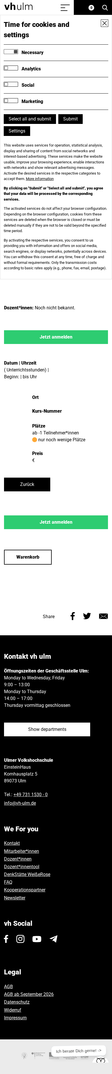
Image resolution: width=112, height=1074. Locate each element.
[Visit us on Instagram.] (20, 939)
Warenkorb (27, 557)
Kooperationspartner (24, 890)
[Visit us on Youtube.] (36, 939)
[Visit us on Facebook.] (6, 939)
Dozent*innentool (21, 866)
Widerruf (12, 1010)
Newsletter (14, 898)
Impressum (15, 1017)
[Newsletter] (53, 939)
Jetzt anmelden (56, 337)
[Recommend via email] (103, 615)
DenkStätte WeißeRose (27, 874)
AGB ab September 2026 (29, 994)
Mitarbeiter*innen (21, 851)
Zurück (27, 484)
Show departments (47, 729)
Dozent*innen (18, 859)
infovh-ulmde (20, 803)
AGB (8, 986)
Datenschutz (17, 1002)
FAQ (8, 882)
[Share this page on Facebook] (73, 615)
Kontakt (12, 843)
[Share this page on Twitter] (87, 615)
